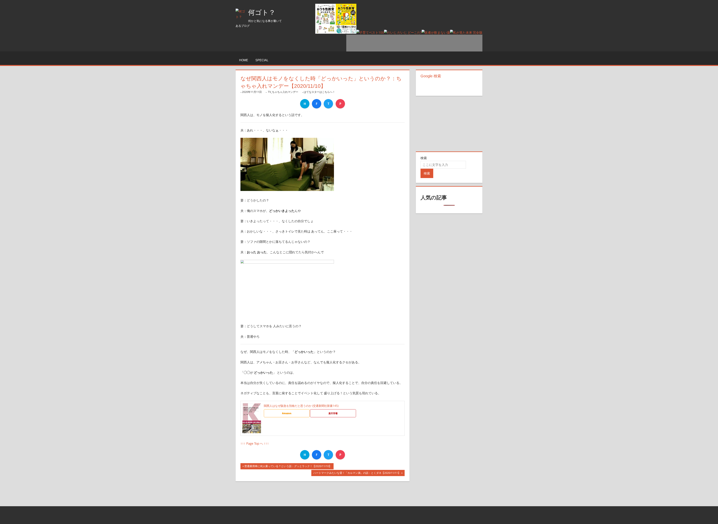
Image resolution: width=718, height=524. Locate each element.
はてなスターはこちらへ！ (319, 92)
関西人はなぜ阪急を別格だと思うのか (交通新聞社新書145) (301, 406)
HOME (243, 60)
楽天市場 (333, 413)
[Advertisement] (414, 43)
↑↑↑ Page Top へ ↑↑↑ (254, 443)
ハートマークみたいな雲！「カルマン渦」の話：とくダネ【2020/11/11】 (357, 473)
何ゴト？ (261, 12)
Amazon (286, 413)
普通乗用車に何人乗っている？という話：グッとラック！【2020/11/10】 (288, 466)
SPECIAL (261, 60)
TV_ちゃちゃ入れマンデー (283, 92)
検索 (424, 158)
